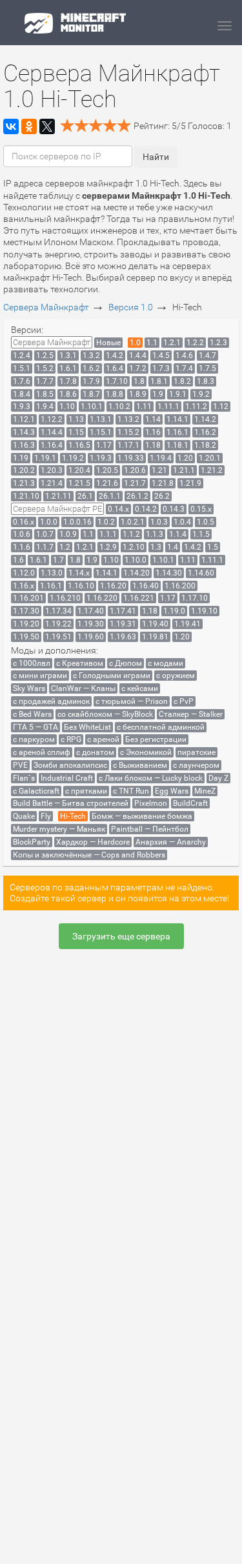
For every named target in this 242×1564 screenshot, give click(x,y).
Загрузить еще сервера (121, 936)
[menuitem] (51, 342)
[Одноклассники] (29, 126)
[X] (47, 126)
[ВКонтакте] (11, 126)
